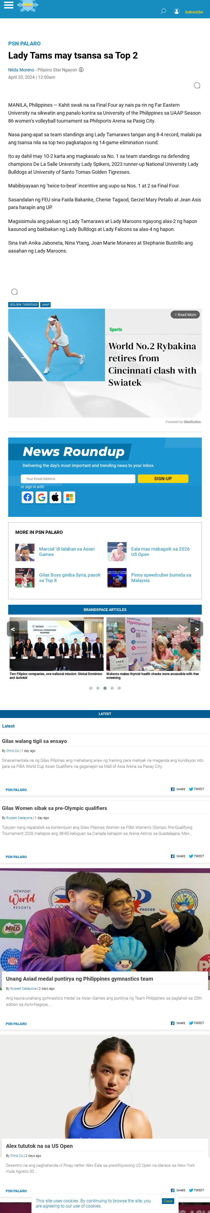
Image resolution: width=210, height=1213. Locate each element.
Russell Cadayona (19, 818)
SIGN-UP (163, 478)
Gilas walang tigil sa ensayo (34, 741)
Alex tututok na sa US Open (39, 1146)
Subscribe (194, 12)
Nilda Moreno (21, 70)
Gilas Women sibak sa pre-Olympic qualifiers (54, 808)
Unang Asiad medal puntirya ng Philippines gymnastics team (79, 978)
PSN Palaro (24, 43)
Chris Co (12, 751)
